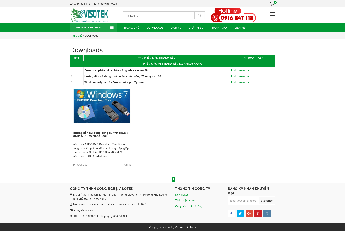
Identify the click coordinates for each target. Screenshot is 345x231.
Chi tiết (128, 164)
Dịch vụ (176, 27)
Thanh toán (218, 27)
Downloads (155, 27)
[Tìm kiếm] (199, 15)
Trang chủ (131, 27)
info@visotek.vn (107, 3)
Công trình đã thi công (189, 206)
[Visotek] (89, 15)
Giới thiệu (196, 27)
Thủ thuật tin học (185, 200)
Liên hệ (240, 27)
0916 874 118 (82, 3)
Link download (241, 70)
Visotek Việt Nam (185, 227)
